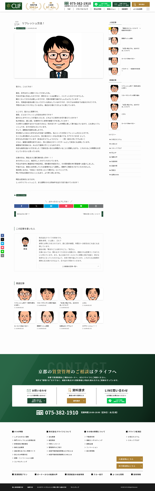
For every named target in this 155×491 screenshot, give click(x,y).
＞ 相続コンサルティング (93, 440)
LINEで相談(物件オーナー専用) (104, 4)
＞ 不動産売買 (89, 437)
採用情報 (137, 474)
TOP (68, 9)
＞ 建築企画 (88, 444)
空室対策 (114, 166)
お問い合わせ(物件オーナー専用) (123, 4)
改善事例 (125, 9)
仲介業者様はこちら (127, 466)
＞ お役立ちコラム (133, 437)
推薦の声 (114, 157)
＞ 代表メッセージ (53, 444)
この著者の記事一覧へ (69, 266)
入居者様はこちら (126, 459)
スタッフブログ (21, 28)
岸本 (25, 249)
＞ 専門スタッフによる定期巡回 (23, 440)
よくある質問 (137, 9)
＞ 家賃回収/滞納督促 (20, 444)
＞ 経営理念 (51, 440)
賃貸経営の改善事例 (75, 474)
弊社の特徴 (97, 9)
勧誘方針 (30, 487)
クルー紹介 (98, 474)
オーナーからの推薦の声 (47, 474)
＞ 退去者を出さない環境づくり (23, 451)
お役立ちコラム (116, 139)
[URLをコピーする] (96, 206)
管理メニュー (111, 9)
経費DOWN (115, 175)
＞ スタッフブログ (133, 440)
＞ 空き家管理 (89, 451)
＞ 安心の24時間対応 (20, 454)
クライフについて (82, 9)
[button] (21, 206)
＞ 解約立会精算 (18, 447)
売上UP (113, 153)
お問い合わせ (37, 401)
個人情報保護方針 (17, 487)
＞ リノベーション (91, 447)
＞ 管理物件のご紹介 (54, 447)
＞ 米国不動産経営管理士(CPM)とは (60, 451)
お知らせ (114, 144)
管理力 (113, 170)
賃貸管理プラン (20, 474)
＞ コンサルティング (19, 462)
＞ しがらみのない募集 (20, 437)
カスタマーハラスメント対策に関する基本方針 (51, 487)
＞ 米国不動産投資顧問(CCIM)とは (59, 454)
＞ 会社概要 (51, 437)
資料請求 (142, 4)
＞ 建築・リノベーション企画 (23, 458)
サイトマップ (75, 487)
